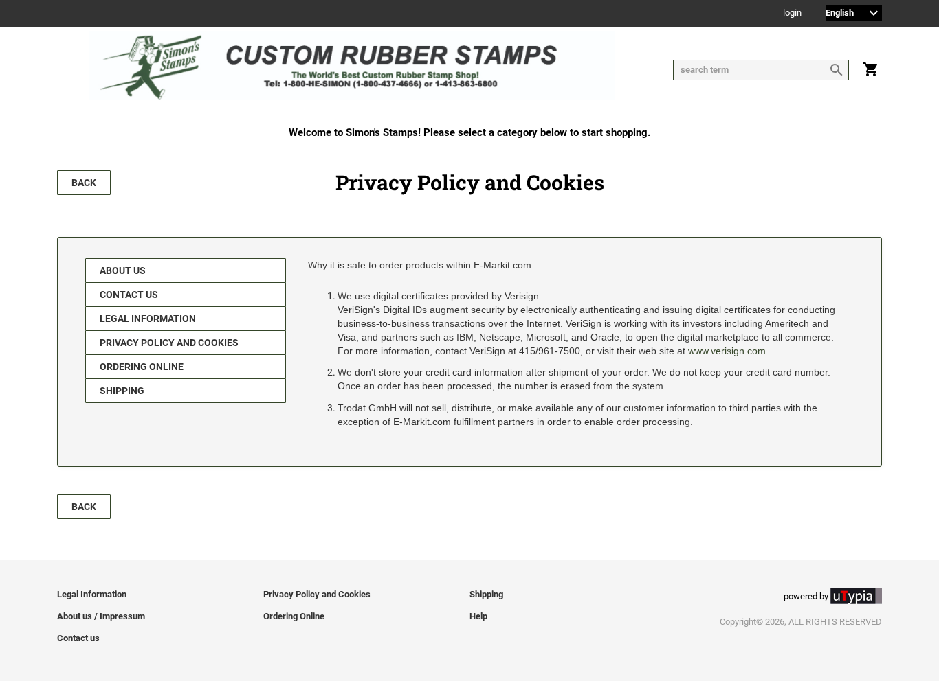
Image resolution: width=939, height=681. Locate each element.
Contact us (129, 294)
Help (478, 616)
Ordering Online (142, 366)
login (792, 13)
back (83, 182)
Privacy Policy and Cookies (169, 342)
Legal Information (148, 318)
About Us (123, 270)
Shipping (122, 390)
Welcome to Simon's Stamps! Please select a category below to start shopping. (469, 132)
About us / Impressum (101, 616)
